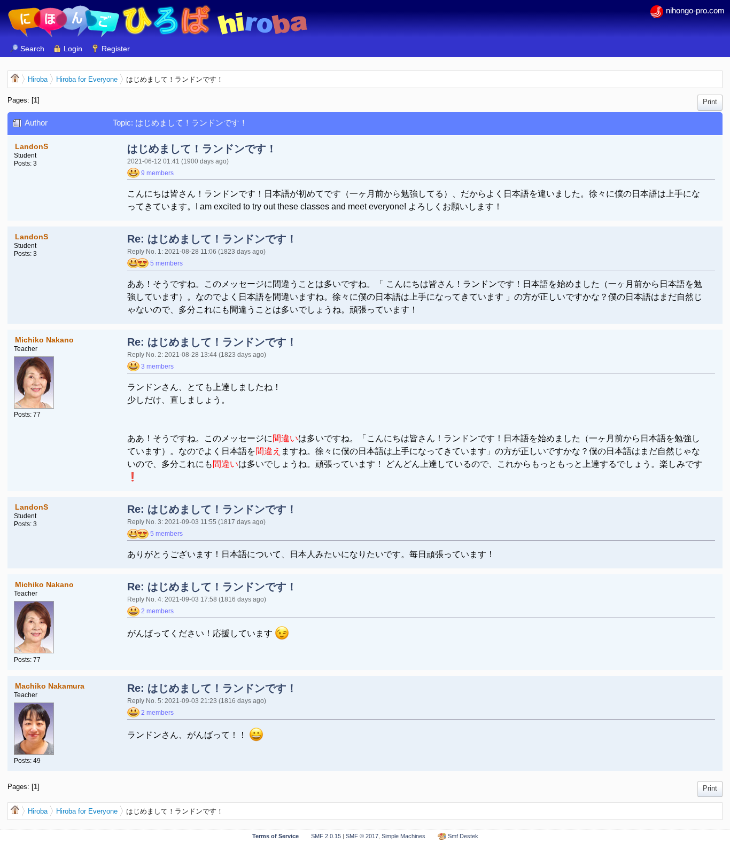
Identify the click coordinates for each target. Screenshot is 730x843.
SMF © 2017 (362, 836)
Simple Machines (403, 836)
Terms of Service (275, 836)
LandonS (31, 146)
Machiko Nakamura (49, 686)
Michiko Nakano (44, 339)
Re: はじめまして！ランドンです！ (212, 239)
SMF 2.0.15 (326, 836)
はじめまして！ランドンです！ (202, 148)
